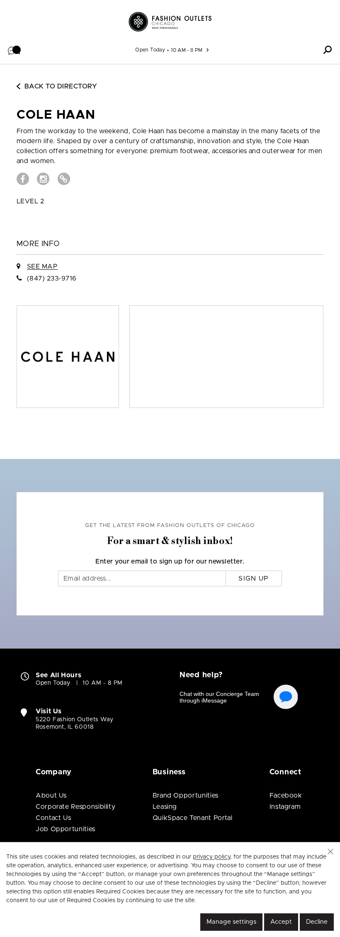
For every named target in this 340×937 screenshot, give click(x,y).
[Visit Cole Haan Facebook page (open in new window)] (23, 179)
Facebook (286, 795)
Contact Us (53, 818)
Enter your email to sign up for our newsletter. (170, 561)
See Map (42, 266)
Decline (317, 922)
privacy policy (211, 857)
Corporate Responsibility (75, 806)
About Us (51, 795)
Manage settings (231, 922)
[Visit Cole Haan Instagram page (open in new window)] (43, 179)
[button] (14, 49)
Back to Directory (60, 86)
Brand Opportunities (186, 795)
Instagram (285, 806)
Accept (281, 922)
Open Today (150, 49)
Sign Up (253, 578)
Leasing (165, 806)
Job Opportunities (65, 829)
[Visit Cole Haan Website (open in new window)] (64, 179)
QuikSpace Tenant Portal (193, 818)
